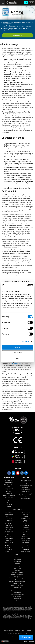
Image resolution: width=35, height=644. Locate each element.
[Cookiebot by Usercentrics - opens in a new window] (25, 284)
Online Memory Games (17, 590)
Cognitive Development (17, 574)
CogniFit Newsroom (9, 630)
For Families (17, 557)
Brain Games (17, 587)
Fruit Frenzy (9, 516)
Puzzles (26, 516)
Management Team (26, 627)
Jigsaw (26, 531)
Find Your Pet (8, 546)
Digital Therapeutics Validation (25, 481)
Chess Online (9, 512)
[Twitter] (13, 473)
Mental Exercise (17, 589)
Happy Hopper (26, 512)
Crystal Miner (8, 520)
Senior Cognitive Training (25, 493)
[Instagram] (22, 473)
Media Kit (17, 630)
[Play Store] (17, 457)
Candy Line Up (25, 514)
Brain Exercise (17, 576)
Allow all (17, 347)
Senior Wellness (25, 489)
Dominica (5, 641)
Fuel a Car (25, 533)
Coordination (9, 501)
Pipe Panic (9, 518)
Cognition (8, 491)
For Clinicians (17, 559)
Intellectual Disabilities (9, 495)
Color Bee (25, 522)
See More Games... (26, 551)
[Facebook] (9, 473)
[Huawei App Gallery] (17, 462)
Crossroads (26, 525)
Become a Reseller (12, 633)
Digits (25, 520)
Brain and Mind (9, 482)
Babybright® (17, 568)
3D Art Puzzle (8, 551)
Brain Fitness (9, 490)
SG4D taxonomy (25, 498)
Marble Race (9, 540)
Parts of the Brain (9, 484)
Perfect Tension (26, 540)
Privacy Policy (17, 627)
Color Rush (9, 549)
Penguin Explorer (25, 518)
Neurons (9, 486)
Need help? (27, 637)
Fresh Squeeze (25, 529)
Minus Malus (25, 536)
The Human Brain (9, 480)
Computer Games (25, 483)
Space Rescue (9, 536)
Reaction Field (25, 547)
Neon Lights (9, 529)
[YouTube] (18, 473)
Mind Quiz (17, 580)
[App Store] (17, 452)
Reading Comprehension (17, 594)
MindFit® (17, 567)
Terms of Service (8, 627)
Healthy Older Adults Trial (25, 485)
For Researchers (17, 561)
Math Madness (9, 538)
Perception (9, 504)
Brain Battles (17, 598)
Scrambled (9, 544)
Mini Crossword (9, 514)
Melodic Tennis (9, 542)
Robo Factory (8, 523)
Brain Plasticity (9, 488)
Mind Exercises (17, 583)
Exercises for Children (17, 572)
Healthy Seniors (25, 491)
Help (26, 633)
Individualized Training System (17, 578)
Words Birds (26, 549)
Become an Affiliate (26, 630)
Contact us (20, 633)
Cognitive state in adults (25, 495)
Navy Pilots (25, 487)
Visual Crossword (9, 533)
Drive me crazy (9, 531)
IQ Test (17, 600)
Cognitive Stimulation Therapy (17, 581)
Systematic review (25, 496)
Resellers (17, 570)
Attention (9, 506)
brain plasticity (16, 364)
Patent (17, 565)
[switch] (30, 322)
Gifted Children (17, 596)
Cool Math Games (17, 592)
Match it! (9, 535)
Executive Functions (9, 499)
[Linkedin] (26, 473)
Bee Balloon (26, 523)
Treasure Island (9, 527)
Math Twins (26, 535)
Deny (17, 358)
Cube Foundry (25, 527)
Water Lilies (26, 546)
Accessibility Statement (13, 637)
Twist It (26, 544)
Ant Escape (9, 525)
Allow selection (17, 352)
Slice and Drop (25, 542)
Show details (25, 341)
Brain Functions (9, 497)
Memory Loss (9, 493)
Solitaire (9, 522)
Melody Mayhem (9, 547)
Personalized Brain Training (17, 585)
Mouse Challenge (25, 538)
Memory (9, 502)
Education (17, 563)
